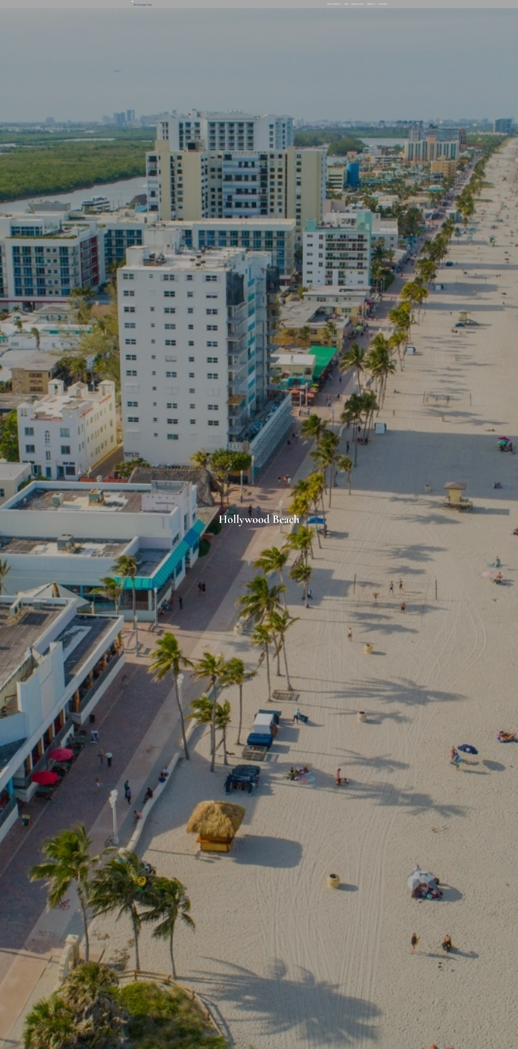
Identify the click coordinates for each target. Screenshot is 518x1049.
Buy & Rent (334, 5)
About (371, 5)
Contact (383, 4)
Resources (358, 5)
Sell (346, 4)
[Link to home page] (143, 4)
